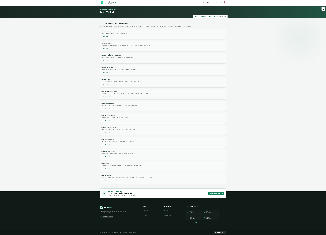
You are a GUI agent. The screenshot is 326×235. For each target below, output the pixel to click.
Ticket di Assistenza (213, 16)
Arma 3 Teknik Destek (109, 115)
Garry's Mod (106, 79)
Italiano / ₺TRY (221, 232)
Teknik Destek (107, 31)
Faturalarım (168, 215)
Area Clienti (203, 16)
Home (121, 3)
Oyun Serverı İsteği (108, 67)
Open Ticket (105, 36)
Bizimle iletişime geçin (192, 222)
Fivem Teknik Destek (109, 151)
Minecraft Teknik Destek (110, 127)
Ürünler (145, 213)
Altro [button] (134, 3)
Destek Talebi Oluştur (215, 193)
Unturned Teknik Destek (109, 91)
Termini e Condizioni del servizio (129, 232)
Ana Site (146, 210)
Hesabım (167, 210)
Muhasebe (106, 163)
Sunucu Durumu (147, 218)
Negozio (127, 3)
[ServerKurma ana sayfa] (108, 3)
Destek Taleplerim (169, 218)
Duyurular (146, 215)
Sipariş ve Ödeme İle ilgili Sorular (112, 55)
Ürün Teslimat (107, 175)
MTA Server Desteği (108, 139)
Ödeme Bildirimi (107, 43)
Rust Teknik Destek (108, 103)
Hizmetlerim (168, 213)
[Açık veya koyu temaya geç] (323, 9)
